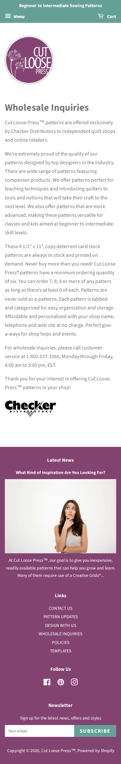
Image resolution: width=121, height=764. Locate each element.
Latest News (60, 460)
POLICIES (60, 642)
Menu (19, 17)
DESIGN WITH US (60, 625)
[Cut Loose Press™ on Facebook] (47, 683)
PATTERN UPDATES (61, 617)
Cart (111, 17)
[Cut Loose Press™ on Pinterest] (60, 683)
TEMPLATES (60, 651)
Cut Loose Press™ (58, 751)
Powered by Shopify (95, 751)
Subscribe (95, 731)
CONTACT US (60, 608)
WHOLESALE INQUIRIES (60, 634)
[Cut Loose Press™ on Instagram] (74, 683)
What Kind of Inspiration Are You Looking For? (60, 472)
